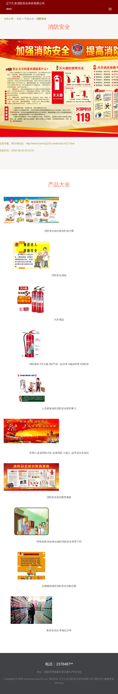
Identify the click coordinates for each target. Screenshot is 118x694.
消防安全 (53, 679)
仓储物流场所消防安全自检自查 (59, 586)
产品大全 (29, 18)
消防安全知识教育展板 (59, 497)
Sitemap (59, 683)
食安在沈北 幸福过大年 (59, 630)
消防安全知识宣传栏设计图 (59, 231)
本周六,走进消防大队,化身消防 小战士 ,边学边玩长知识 (59, 453)
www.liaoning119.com (36, 679)
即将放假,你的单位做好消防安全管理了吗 (59, 541)
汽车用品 (59, 319)
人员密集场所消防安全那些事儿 (59, 408)
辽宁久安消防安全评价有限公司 (76, 679)
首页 (19, 18)
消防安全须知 (59, 275)
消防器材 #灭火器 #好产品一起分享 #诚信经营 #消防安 (59, 364)
